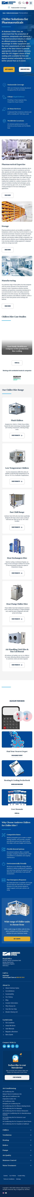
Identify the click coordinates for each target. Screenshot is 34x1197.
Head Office (7, 959)
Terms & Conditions (8, 1179)
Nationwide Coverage (18, 8)
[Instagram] (12, 1046)
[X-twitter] (17, 1046)
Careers (5, 1175)
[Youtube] (8, 1046)
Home (4, 13)
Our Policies (12, 1175)
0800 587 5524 (20, 977)
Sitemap (18, 1179)
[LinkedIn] (4, 1046)
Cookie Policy (21, 1175)
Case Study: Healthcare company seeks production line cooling (17, 348)
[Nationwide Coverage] (9, 8)
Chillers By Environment (12, 13)
